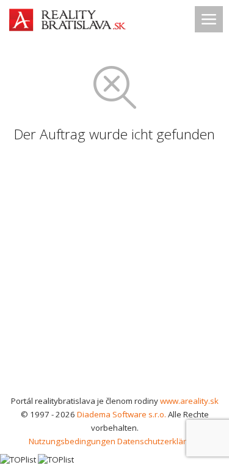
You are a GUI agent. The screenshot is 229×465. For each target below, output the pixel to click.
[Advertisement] (114, 273)
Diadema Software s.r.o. (121, 414)
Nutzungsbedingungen (72, 441)
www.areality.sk (189, 400)
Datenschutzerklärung (159, 441)
